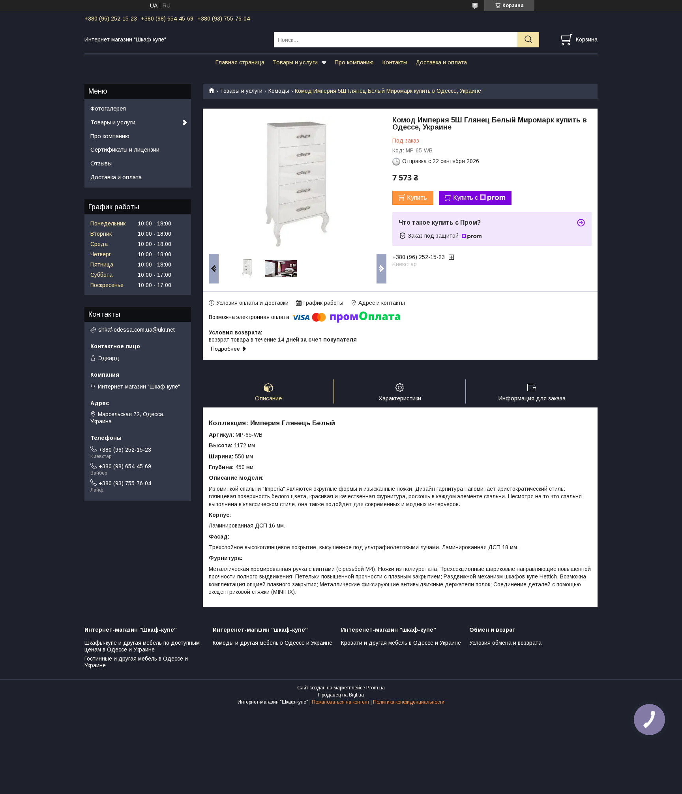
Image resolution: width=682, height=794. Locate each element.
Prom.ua (375, 688)
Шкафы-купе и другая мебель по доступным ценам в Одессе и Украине (142, 646)
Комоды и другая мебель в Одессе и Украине (272, 643)
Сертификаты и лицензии (124, 149)
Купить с (465, 197)
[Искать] (528, 39)
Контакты (394, 62)
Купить (417, 197)
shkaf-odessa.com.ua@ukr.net (136, 330)
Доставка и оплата (441, 62)
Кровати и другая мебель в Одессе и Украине (401, 643)
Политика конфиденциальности (408, 702)
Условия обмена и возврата (505, 643)
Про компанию (354, 62)
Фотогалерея (108, 108)
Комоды (278, 91)
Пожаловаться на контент (340, 702)
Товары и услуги (295, 62)
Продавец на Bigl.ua (341, 695)
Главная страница (239, 62)
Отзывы (101, 163)
